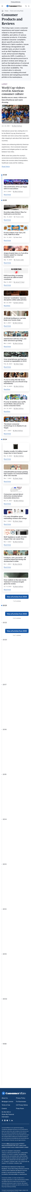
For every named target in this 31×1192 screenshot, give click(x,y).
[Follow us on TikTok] (7, 1120)
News (6, 11)
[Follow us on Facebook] (2, 1120)
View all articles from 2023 (17, 614)
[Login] (29, 6)
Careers (4, 1108)
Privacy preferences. (15, 2)
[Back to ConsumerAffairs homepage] (2, 11)
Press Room (20, 1108)
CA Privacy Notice (22, 1105)
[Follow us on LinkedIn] (12, 1120)
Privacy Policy (20, 1098)
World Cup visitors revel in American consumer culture (13, 91)
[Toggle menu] (2, 6)
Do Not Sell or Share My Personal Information (8, 1114)
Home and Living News (16, 11)
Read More (7, 306)
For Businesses (21, 1101)
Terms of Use (6, 1105)
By (17, 126)
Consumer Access (13, 1143)
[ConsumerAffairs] (14, 6)
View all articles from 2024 (17, 597)
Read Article (6, 166)
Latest (4, 84)
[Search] (26, 6)
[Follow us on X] (9, 1120)
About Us (5, 1098)
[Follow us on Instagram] (5, 1120)
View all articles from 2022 (17, 631)
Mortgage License (7, 1101)
